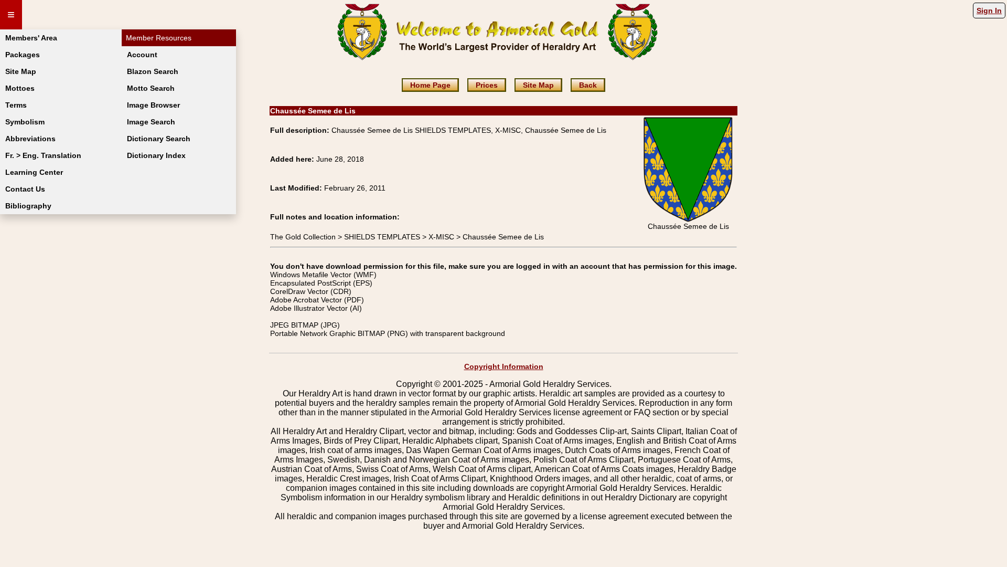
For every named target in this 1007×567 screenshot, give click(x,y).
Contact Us (25, 189)
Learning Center (34, 172)
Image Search (151, 122)
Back (588, 85)
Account (142, 54)
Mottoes (20, 88)
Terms (16, 105)
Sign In (989, 10)
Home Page (430, 85)
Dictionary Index (156, 155)
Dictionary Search (158, 138)
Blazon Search (152, 71)
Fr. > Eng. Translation (43, 155)
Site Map (20, 71)
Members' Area (31, 38)
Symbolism (25, 122)
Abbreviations (30, 138)
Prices (487, 85)
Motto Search (151, 88)
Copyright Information (503, 366)
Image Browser (153, 105)
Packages (22, 54)
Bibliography (28, 206)
